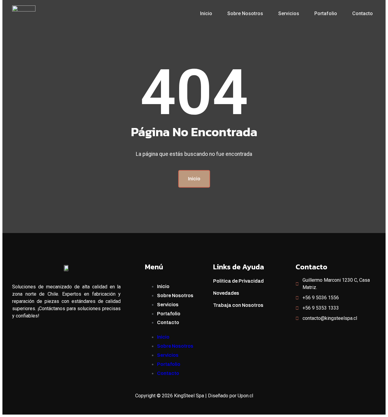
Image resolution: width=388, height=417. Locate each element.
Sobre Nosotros (245, 13)
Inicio (206, 13)
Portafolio (325, 13)
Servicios (288, 13)
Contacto (362, 13)
